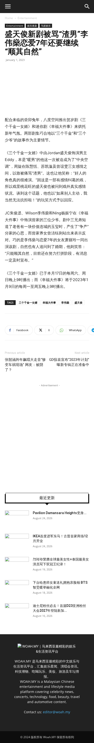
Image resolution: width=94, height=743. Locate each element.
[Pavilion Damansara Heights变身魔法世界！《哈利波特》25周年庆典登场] (17, 518)
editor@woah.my (56, 712)
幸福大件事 (49, 302)
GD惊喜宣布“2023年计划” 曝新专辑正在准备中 (69, 362)
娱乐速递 (32, 25)
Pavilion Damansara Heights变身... (60, 513)
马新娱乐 (46, 25)
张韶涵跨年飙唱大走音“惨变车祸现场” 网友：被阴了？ (25, 364)
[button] (7, 6)
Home (9, 18)
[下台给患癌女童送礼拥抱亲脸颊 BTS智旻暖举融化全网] (17, 588)
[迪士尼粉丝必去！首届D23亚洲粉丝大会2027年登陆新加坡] (17, 611)
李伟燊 (65, 302)
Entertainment (27, 18)
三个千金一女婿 (28, 302)
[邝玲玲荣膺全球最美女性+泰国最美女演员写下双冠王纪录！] (17, 565)
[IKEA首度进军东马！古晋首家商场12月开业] (17, 542)
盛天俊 (78, 302)
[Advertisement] (47, 435)
